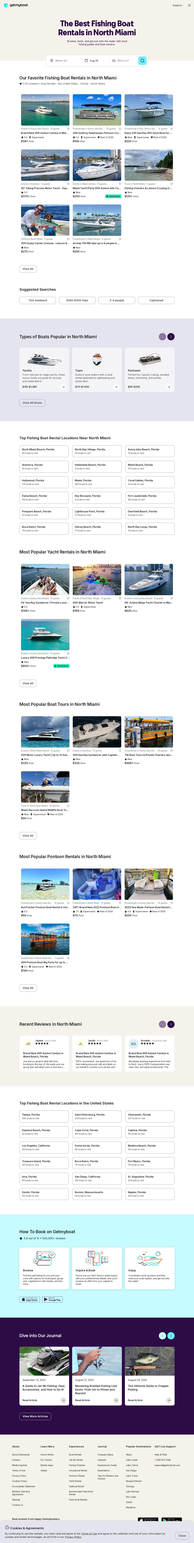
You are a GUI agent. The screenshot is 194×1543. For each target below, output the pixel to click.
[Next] (171, 336)
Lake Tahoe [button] (132, 1465)
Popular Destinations (138, 1446)
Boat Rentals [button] (75, 1454)
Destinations (104, 1470)
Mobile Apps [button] (47, 1465)
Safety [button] (44, 1470)
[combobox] (64, 61)
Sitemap (16, 1499)
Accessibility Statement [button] (23, 1486)
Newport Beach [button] (134, 1481)
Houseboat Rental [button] (78, 1470)
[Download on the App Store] (29, 1299)
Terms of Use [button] (89, 1533)
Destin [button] (129, 1502)
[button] (48, 83)
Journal (102, 1446)
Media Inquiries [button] (19, 1465)
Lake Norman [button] (132, 1491)
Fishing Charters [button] (77, 1465)
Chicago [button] (130, 1486)
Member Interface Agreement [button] (21, 1493)
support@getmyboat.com (167, 1465)
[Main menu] (189, 5)
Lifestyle (102, 1460)
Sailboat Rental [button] (76, 1486)
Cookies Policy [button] (19, 1481)
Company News (105, 1454)
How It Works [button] (47, 1454)
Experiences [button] (76, 1446)
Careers (16, 1460)
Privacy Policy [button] (73, 1536)
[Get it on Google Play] (52, 1299)
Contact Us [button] (17, 1505)
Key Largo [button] (131, 1497)
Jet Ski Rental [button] (76, 1460)
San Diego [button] (131, 1470)
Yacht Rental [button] (75, 1481)
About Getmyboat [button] (21, 1454)
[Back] (162, 336)
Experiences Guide (107, 1465)
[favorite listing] (68, 129)
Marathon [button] (130, 1507)
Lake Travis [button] (132, 1475)
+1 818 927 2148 (163, 1460)
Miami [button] (129, 1454)
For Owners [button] (46, 1460)
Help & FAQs (161, 1454)
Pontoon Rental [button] (76, 1475)
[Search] (142, 60)
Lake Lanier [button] (132, 1460)
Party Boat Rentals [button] (78, 1499)
